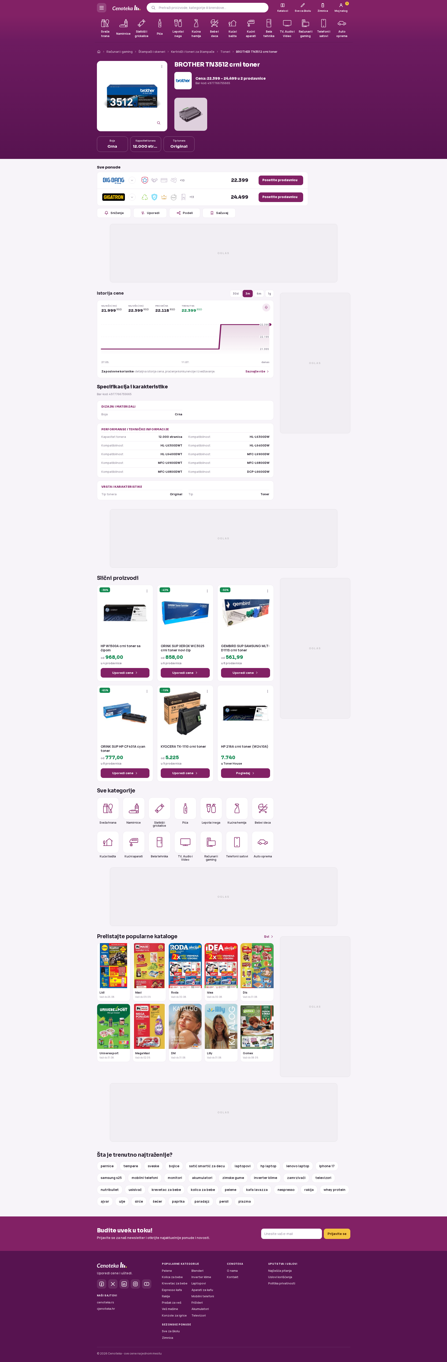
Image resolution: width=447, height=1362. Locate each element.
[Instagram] (135, 1284)
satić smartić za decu (207, 1166)
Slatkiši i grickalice (159, 824)
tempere (130, 1166)
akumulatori (202, 1177)
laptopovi (243, 1166)
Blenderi (197, 1271)
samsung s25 (111, 1177)
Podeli (188, 213)
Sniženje (117, 213)
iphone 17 (327, 1166)
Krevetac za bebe (174, 1283)
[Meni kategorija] (101, 7)
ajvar (105, 1201)
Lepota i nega (211, 823)
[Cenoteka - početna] (126, 8)
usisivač (135, 1189)
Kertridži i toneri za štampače (192, 51)
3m (247, 294)
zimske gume (233, 1177)
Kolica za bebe (172, 1277)
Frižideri (197, 1303)
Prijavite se (337, 1233)
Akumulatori (200, 1309)
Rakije (166, 1296)
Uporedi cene (122, 673)
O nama (232, 1271)
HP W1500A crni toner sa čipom (121, 648)
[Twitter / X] (113, 1284)
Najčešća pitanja (280, 1271)
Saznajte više (255, 371)
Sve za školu (171, 1331)
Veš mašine (170, 1309)
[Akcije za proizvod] (162, 66)
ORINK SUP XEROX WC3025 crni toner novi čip (182, 648)
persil (224, 1201)
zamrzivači (296, 1177)
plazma (244, 1201)
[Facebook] (101, 1284)
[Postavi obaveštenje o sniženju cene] (266, 307)
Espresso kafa (172, 1290)
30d (236, 294)
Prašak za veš (171, 1303)
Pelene (167, 1271)
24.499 (239, 197)
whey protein (334, 1189)
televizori (323, 1177)
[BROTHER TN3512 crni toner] (132, 96)
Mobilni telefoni (202, 1296)
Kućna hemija (237, 823)
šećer (157, 1201)
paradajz (202, 1201)
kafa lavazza (257, 1189)
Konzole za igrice (174, 1315)
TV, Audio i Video (185, 857)
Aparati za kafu (202, 1290)
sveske (153, 1166)
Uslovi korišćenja (280, 1277)
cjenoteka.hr (106, 1309)
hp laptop (268, 1166)
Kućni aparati (134, 856)
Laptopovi (198, 1283)
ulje (122, 1201)
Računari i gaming (120, 51)
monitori (175, 1177)
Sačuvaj (222, 213)
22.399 (239, 180)
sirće (139, 1201)
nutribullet (110, 1189)
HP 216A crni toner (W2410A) (244, 746)
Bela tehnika (159, 856)
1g (269, 294)
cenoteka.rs (105, 1302)
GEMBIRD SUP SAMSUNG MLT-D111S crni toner (245, 648)
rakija (309, 1189)
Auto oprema (263, 856)
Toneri (225, 51)
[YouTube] (146, 1284)
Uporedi (153, 213)
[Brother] (183, 80)
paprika (178, 1201)
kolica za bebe (203, 1189)
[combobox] (212, 7)
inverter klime (265, 1177)
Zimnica (167, 1338)
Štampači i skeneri (151, 51)
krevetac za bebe (166, 1189)
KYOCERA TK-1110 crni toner (183, 746)
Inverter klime (201, 1277)
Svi (266, 936)
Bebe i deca (263, 823)
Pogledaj (243, 773)
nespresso (286, 1189)
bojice (174, 1166)
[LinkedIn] (124, 1284)
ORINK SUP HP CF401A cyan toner (123, 748)
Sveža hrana (107, 823)
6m (259, 294)
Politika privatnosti (281, 1283)
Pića (185, 823)
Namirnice (133, 823)
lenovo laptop (297, 1166)
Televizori (198, 1315)
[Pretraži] (153, 8)
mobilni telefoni (145, 1177)
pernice (107, 1166)
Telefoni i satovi (237, 856)
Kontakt (232, 1277)
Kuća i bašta (108, 856)
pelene (230, 1189)
